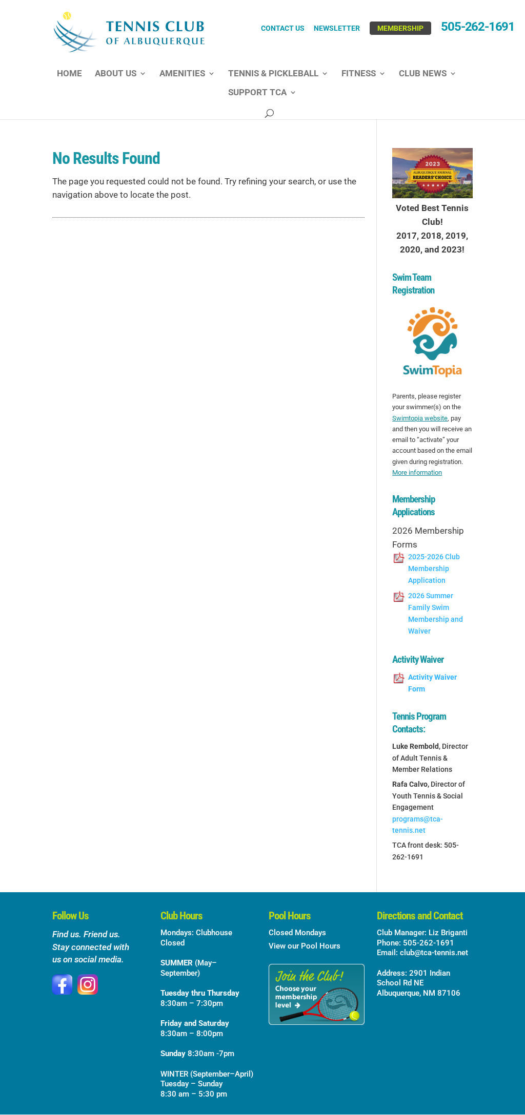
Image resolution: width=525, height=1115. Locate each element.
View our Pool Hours (304, 946)
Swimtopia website (420, 418)
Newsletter (337, 28)
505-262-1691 (478, 28)
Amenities (182, 74)
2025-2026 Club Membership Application (434, 568)
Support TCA (257, 93)
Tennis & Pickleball (273, 74)
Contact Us (283, 28)
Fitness (358, 74)
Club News (423, 74)
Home (69, 74)
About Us (115, 74)
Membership (400, 28)
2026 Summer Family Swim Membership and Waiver (435, 613)
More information (417, 472)
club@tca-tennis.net (434, 952)
